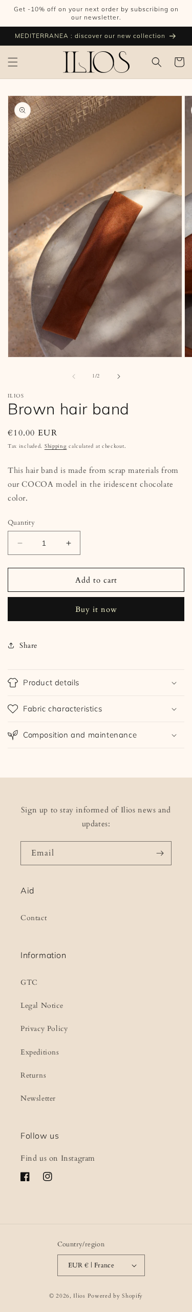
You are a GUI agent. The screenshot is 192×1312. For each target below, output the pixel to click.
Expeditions (39, 1052)
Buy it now (96, 609)
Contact (33, 918)
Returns (33, 1075)
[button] (13, 62)
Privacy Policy (44, 1028)
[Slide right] (119, 376)
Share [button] (28, 645)
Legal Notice (41, 1005)
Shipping (56, 446)
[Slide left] (73, 376)
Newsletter (38, 1098)
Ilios (79, 1296)
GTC (29, 982)
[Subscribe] (159, 853)
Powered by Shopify (115, 1296)
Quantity (21, 522)
